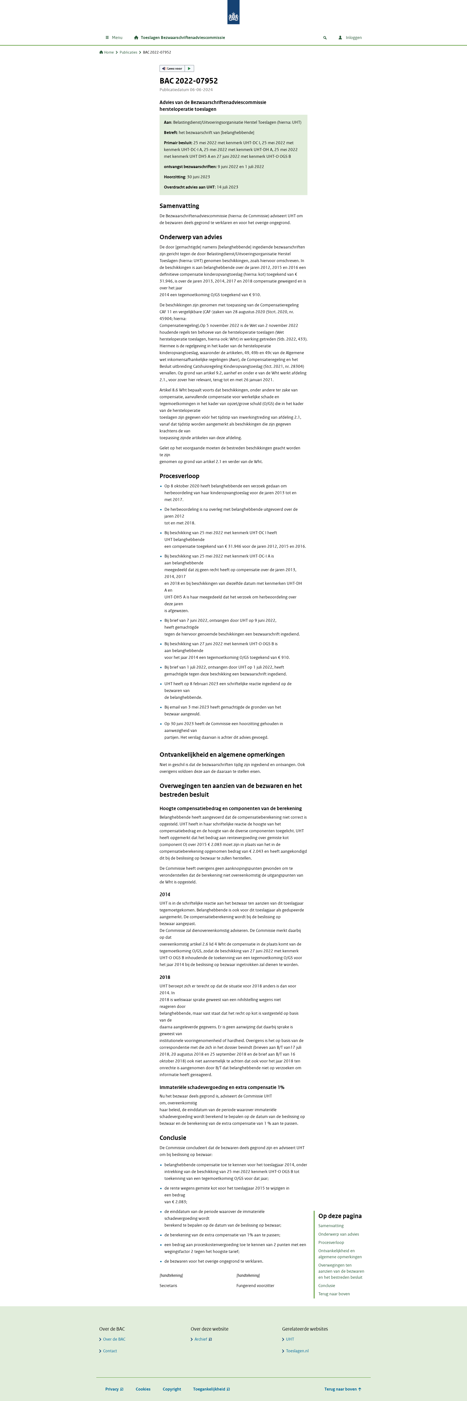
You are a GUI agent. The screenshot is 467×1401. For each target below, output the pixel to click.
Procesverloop (331, 1242)
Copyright (172, 1389)
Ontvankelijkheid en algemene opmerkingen (340, 1253)
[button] (177, 68)
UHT (290, 1339)
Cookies (143, 1389)
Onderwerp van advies (338, 1234)
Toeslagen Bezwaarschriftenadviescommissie (183, 37)
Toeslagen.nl (297, 1351)
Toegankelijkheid (209, 1389)
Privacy (112, 1389)
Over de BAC (114, 1339)
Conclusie (326, 1285)
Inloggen (353, 37)
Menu (117, 37)
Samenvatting (331, 1225)
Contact (110, 1351)
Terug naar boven (334, 1294)
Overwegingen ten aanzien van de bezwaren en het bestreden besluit (341, 1271)
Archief (201, 1339)
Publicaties (128, 52)
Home (109, 52)
